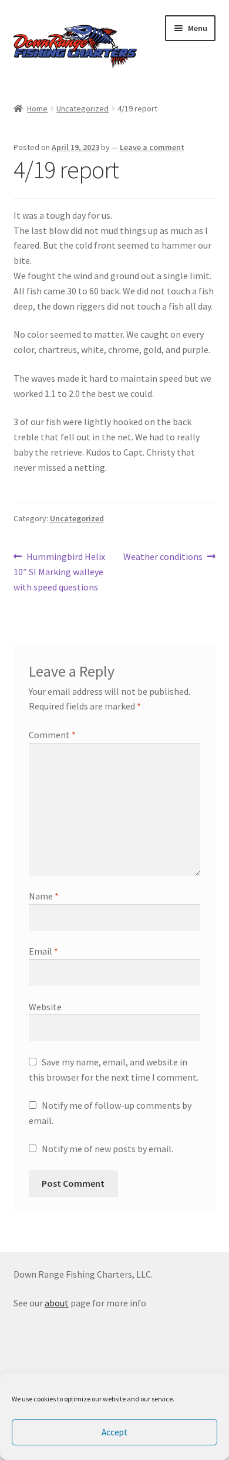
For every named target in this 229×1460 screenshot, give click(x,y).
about (57, 1303)
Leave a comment (152, 147)
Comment (52, 735)
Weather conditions (163, 557)
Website (45, 1007)
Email (43, 951)
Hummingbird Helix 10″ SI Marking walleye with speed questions (60, 571)
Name (44, 896)
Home (37, 108)
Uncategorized (82, 108)
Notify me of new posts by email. (107, 1149)
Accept (114, 1432)
